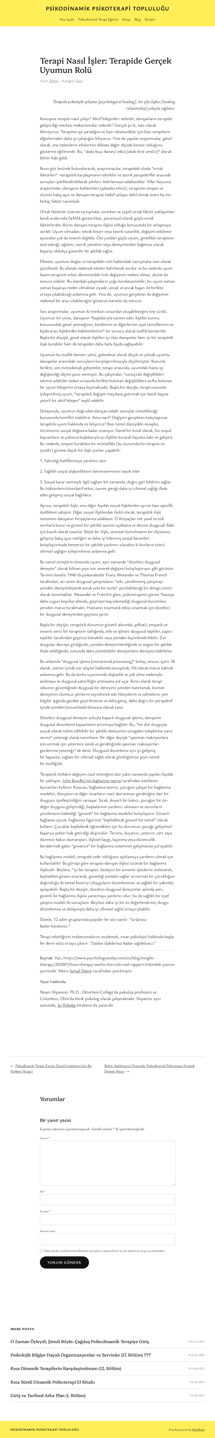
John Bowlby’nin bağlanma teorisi (92, 780)
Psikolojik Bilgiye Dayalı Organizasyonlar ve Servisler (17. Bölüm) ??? (80, 1354)
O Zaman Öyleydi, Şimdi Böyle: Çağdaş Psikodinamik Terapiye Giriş (79, 1341)
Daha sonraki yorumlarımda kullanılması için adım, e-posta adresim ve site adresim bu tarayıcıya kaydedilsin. (104, 1251)
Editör (54, 80)
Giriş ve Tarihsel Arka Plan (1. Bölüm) (47, 1395)
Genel (79, 81)
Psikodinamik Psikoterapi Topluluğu (107, 8)
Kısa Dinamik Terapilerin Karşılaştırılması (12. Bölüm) (65, 1368)
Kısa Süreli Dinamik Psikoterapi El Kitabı (52, 1381)
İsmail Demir (81, 971)
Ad (42, 1191)
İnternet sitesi (47, 1231)
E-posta (45, 1211)
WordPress (198, 1429)
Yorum (45, 1138)
